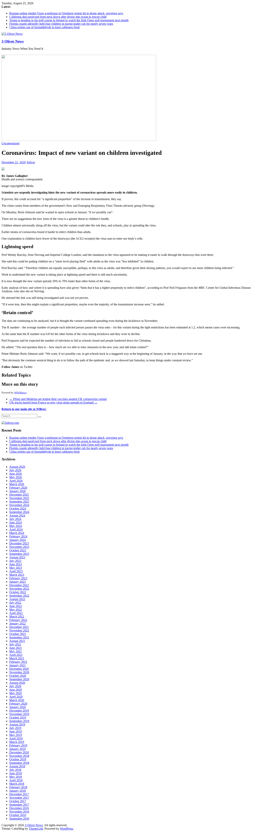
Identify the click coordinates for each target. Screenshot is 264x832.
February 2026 (18, 487)
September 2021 (19, 637)
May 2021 (15, 651)
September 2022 (19, 595)
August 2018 (17, 766)
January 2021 (17, 665)
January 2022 (17, 623)
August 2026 (17, 466)
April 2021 (16, 654)
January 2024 (17, 540)
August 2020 (17, 682)
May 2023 (15, 567)
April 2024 (16, 529)
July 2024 (15, 519)
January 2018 (17, 790)
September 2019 (19, 721)
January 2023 (17, 581)
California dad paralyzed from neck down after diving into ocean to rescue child (57, 16)
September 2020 (19, 679)
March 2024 (16, 533)
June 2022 (15, 606)
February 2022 (18, 620)
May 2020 (15, 693)
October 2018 (17, 759)
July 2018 (15, 769)
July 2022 (15, 602)
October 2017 (17, 801)
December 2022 (19, 585)
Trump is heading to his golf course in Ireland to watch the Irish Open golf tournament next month (69, 20)
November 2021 (19, 630)
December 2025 (19, 494)
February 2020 (18, 703)
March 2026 (16, 484)
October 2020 (17, 675)
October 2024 (17, 508)
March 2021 (16, 658)
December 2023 (19, 543)
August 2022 (17, 599)
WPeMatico (20, 392)
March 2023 (16, 574)
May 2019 (15, 735)
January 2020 (17, 707)
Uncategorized (10, 143)
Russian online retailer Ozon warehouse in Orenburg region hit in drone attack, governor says (66, 13)
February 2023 (18, 578)
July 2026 (15, 470)
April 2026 (16, 480)
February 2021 (18, 661)
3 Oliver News (13, 41)
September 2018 (19, 762)
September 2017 (19, 804)
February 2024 (18, 536)
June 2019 (15, 731)
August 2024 (17, 515)
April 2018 (16, 780)
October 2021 (17, 634)
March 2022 (16, 616)
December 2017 (19, 794)
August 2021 (17, 641)
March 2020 (16, 700)
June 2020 (15, 689)
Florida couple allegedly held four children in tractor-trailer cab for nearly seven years (61, 23)
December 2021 (19, 627)
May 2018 (15, 776)
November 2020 (19, 672)
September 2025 (19, 501)
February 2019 (18, 745)
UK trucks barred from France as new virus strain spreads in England (53, 402)
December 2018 (19, 752)
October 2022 (17, 592)
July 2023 (15, 560)
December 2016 (19, 808)
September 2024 (19, 512)
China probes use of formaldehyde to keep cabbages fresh (44, 27)
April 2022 (16, 613)
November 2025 (19, 498)
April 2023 (16, 571)
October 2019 (17, 717)
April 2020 (16, 696)
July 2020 (15, 686)
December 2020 (19, 668)
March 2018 (16, 783)
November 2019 (19, 714)
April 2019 (16, 738)
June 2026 (15, 473)
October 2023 (17, 550)
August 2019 (17, 724)
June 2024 (15, 522)
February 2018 (18, 787)
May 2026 (15, 477)
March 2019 (16, 742)
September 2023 (19, 553)
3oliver (30, 162)
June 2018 (15, 773)
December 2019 (19, 710)
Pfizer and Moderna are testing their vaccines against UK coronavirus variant (58, 399)
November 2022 (19, 588)
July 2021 (15, 644)
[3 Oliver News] (12, 33)
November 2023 (19, 546)
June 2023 (15, 564)
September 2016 (19, 818)
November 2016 (19, 811)
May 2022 (15, 609)
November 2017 (19, 797)
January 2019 (17, 749)
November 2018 (19, 755)
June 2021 (15, 647)
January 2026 (17, 491)
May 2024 (15, 526)
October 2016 (17, 815)
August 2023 (17, 557)
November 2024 (19, 505)
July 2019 (15, 728)
